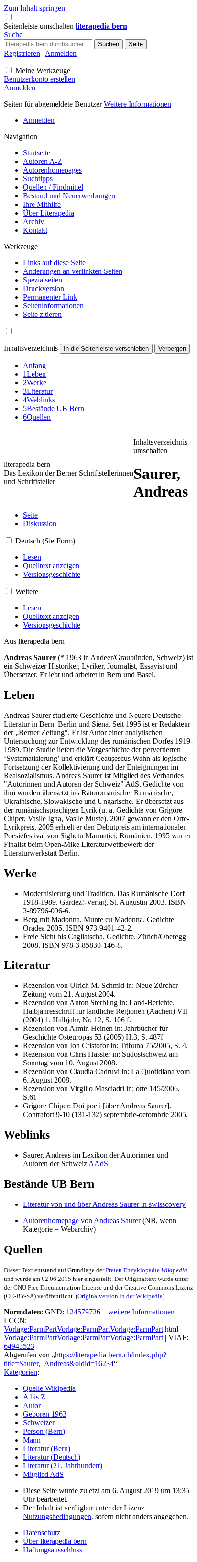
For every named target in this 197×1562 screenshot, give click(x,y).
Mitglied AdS (43, 1474)
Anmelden (61, 53)
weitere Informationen (141, 1312)
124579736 (83, 1312)
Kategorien (20, 1372)
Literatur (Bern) (46, 1448)
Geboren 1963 (44, 1414)
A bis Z (34, 1397)
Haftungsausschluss (52, 1550)
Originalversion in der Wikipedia (120, 1296)
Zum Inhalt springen (34, 8)
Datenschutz (41, 1533)
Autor (32, 1405)
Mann (32, 1440)
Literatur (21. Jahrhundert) (62, 1466)
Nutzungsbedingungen (57, 1516)
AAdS (98, 1164)
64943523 (19, 1346)
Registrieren (22, 53)
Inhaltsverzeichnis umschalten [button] (160, 446)
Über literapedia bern (55, 1541)
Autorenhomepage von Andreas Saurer (82, 1220)
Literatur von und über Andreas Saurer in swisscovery (104, 1204)
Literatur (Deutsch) (51, 1457)
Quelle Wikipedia (49, 1388)
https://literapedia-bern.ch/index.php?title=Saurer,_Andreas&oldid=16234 (85, 1359)
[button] (40, 26)
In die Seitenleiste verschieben (106, 348)
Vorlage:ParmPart (30, 1329)
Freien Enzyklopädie (146, 1270)
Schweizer (39, 1423)
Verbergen (172, 348)
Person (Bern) (44, 1431)
